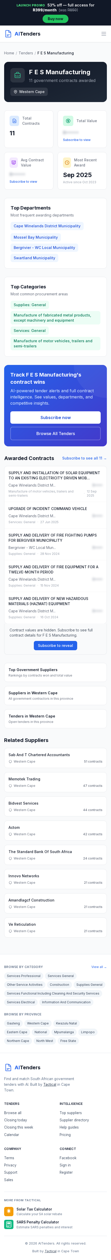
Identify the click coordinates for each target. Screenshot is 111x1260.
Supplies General (89, 985)
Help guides (69, 1127)
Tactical (49, 1084)
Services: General (30, 330)
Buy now (55, 18)
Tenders (26, 53)
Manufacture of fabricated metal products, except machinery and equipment (52, 317)
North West (44, 1041)
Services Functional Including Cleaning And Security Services (53, 993)
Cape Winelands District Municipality (47, 226)
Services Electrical (21, 1002)
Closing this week (18, 1127)
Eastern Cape (17, 1032)
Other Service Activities (25, 985)
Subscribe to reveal (55, 645)
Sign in (65, 1165)
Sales (8, 1180)
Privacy (10, 1165)
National (41, 1032)
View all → (99, 967)
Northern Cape (18, 1041)
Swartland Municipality (34, 258)
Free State (68, 1041)
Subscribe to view (77, 140)
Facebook (68, 1158)
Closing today (15, 1120)
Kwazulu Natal (66, 1023)
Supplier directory (74, 1120)
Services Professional (24, 976)
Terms (9, 1158)
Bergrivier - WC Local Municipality (44, 247)
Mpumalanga (64, 1032)
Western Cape (38, 1023)
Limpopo (88, 1032)
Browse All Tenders (55, 433)
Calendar (11, 1135)
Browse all (12, 1113)
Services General (61, 976)
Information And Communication (66, 1002)
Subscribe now (56, 417)
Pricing (65, 1135)
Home (9, 53)
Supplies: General (30, 305)
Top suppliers (71, 1113)
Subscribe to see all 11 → (84, 458)
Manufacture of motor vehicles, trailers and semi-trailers (53, 343)
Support (10, 1172)
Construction (59, 985)
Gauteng (13, 1023)
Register (66, 1172)
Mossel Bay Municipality (36, 237)
